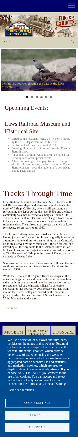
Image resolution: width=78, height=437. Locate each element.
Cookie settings (37, 402)
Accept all (37, 427)
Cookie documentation (20, 389)
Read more (11, 308)
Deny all (37, 415)
